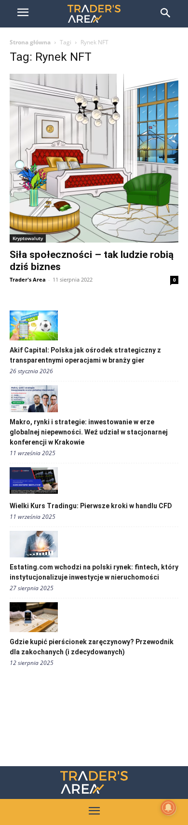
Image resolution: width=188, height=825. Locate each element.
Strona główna (30, 42)
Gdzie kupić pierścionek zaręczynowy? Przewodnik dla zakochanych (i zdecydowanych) (92, 647)
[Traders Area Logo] (94, 782)
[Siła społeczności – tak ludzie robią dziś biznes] (94, 158)
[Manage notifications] (168, 807)
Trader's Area (28, 279)
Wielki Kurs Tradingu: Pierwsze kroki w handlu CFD (91, 506)
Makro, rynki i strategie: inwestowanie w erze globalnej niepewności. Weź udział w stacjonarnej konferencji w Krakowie (89, 432)
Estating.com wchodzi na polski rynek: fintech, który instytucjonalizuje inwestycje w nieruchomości (94, 572)
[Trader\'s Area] (94, 14)
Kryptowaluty (28, 238)
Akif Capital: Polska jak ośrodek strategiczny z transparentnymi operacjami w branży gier (85, 355)
